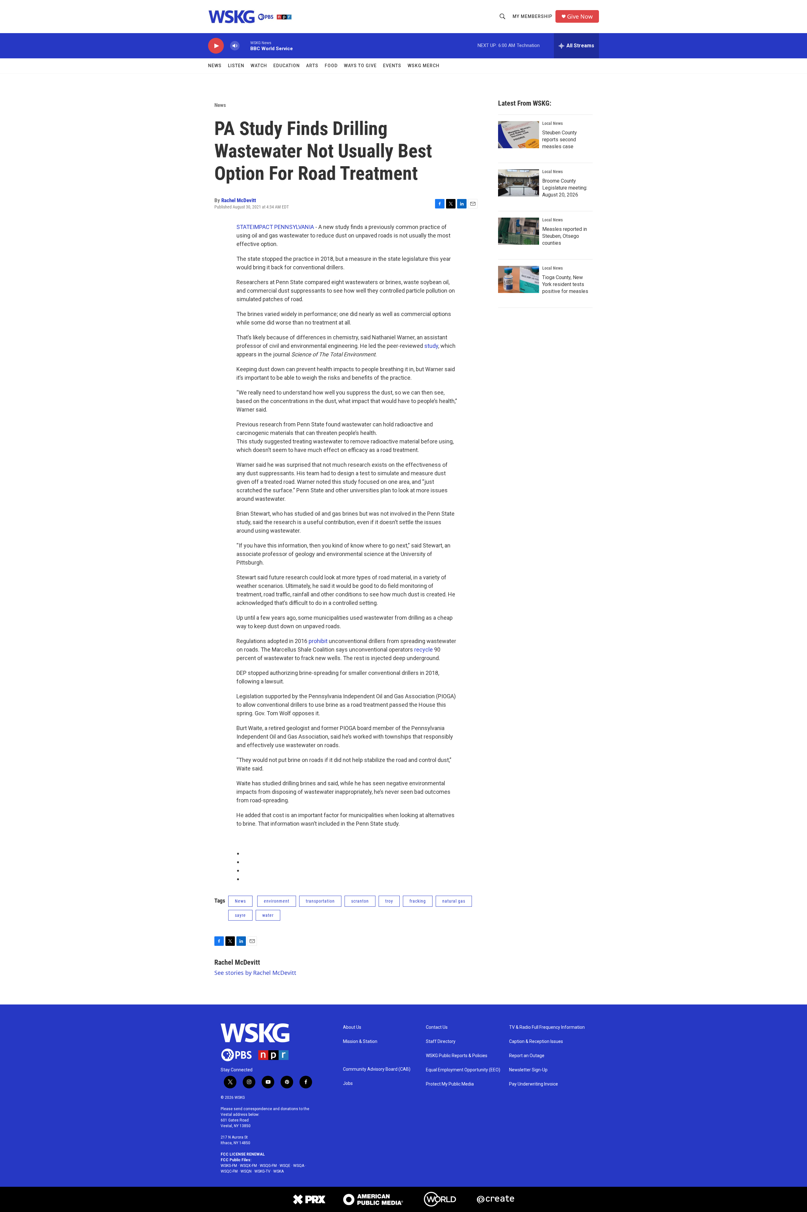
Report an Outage (526, 1055)
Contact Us (437, 1027)
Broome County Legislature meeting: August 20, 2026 (564, 188)
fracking (417, 901)
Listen (236, 65)
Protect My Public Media (450, 1084)
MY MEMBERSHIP (532, 16)
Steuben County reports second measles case (559, 139)
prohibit (318, 641)
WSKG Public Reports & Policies (456, 1055)
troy (389, 901)
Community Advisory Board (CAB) (376, 1069)
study (431, 346)
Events (392, 65)
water (268, 915)
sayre (240, 915)
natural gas (453, 901)
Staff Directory (441, 1041)
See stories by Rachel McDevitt (255, 972)
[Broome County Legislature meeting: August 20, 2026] (518, 182)
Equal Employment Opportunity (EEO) (463, 1070)
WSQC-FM (229, 1171)
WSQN (246, 1171)
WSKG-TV (262, 1171)
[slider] (245, 45)
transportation (320, 901)
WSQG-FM (268, 1165)
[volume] (234, 46)
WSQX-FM (248, 1165)
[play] (216, 46)
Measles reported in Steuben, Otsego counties (564, 236)
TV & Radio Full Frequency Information (547, 1027)
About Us (352, 1027)
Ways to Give (360, 65)
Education (286, 65)
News (215, 65)
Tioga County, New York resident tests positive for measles (565, 284)
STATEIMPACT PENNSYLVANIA (275, 227)
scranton (360, 901)
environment (276, 901)
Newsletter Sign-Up (528, 1070)
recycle (423, 649)
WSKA (278, 1171)
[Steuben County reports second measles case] (518, 134)
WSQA (298, 1165)
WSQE (285, 1165)
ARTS (312, 65)
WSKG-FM (229, 1165)
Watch (259, 65)
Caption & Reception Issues (536, 1041)
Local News (552, 123)
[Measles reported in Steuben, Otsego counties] (518, 231)
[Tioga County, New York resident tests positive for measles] (518, 279)
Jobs (348, 1083)
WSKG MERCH (423, 65)
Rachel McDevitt (238, 200)
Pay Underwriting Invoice (533, 1084)
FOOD (331, 65)
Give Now (580, 16)
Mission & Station (360, 1041)
